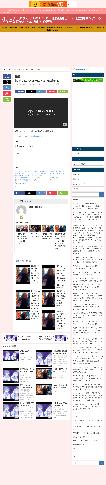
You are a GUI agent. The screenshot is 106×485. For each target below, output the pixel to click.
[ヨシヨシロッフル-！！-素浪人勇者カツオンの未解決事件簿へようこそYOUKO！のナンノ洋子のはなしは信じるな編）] (88, 378)
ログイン (76, 174)
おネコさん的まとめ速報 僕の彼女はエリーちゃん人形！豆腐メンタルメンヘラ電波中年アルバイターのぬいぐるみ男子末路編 (87, 206)
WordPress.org (78, 189)
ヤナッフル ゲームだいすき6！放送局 (85, 440)
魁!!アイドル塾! (78, 448)
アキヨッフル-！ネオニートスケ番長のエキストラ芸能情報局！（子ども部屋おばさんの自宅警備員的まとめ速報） (87, 369)
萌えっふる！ (77, 412)
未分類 (18, 76)
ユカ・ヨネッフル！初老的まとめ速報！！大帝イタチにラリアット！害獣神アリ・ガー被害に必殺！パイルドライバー (87, 341)
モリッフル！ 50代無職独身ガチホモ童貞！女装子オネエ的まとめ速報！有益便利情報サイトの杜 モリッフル (87, 387)
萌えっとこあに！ (78, 416)
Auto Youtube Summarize (33, 136)
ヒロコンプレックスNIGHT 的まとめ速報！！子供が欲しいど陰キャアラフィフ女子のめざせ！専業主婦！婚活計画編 (87, 406)
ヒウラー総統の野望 (79, 444)
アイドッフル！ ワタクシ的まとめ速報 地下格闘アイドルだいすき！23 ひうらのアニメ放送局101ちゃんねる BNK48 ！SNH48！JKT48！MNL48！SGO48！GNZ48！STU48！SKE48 (87, 217)
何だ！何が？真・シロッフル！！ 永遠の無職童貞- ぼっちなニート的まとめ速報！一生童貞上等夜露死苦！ (87, 287)
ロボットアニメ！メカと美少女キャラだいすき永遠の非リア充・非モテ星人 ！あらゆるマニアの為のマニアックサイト (87, 307)
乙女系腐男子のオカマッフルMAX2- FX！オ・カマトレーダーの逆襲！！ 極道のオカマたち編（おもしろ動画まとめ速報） (87, 260)
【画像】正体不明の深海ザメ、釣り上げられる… (57, 173)
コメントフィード (79, 184)
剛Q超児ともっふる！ (80, 437)
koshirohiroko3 (63, 84)
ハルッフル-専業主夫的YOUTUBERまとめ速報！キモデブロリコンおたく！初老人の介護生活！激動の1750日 (87, 315)
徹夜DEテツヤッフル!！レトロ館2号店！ (86, 433)
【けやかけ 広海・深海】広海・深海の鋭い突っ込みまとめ (39, 173)
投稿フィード (77, 179)
